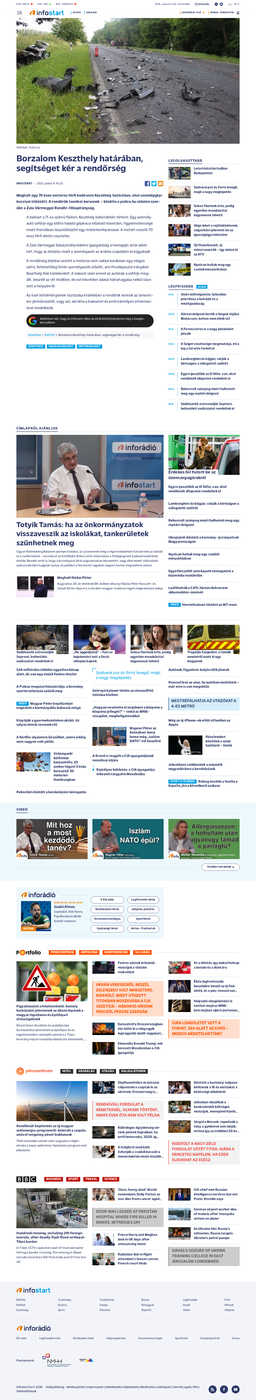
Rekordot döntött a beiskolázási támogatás (51, 792)
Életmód (105, 1310)
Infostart (24, 183)
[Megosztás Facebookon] (147, 183)
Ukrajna (91, 12)
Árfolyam (89, 952)
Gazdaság (22, 1310)
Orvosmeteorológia (150, 1338)
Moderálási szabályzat (156, 1387)
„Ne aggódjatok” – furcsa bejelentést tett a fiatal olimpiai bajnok (93, 657)
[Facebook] (224, 1389)
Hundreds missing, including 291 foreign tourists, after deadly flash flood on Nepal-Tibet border (50, 1238)
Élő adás (108, 899)
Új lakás (142, 952)
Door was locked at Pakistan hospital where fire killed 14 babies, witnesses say (126, 1217)
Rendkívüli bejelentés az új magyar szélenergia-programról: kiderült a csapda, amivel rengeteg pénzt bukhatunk (51, 1131)
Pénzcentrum (62, 952)
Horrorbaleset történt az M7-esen (209, 605)
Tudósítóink (107, 1300)
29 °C (236, 4)
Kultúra (62, 1305)
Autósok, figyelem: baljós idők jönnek (198, 670)
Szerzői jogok (182, 1387)
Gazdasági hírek (209, 1338)
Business (53, 1179)
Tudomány (64, 1300)
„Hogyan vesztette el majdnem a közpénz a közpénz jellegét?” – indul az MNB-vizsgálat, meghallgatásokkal (127, 712)
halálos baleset (61, 346)
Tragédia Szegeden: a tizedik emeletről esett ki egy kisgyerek (209, 657)
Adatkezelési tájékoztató (122, 1387)
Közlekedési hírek (83, 1338)
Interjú (104, 1305)
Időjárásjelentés (116, 1338)
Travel (91, 1179)
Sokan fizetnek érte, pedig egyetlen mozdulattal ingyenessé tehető (150, 657)
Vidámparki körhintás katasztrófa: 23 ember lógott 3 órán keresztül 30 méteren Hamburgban (70, 767)
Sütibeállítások (26, 1391)
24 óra (77, 12)
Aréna (236, 1338)
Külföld (20, 1305)
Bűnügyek (147, 1305)
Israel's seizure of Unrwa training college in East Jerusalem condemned (198, 1256)
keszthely (35, 346)
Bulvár (145, 1300)
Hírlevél (229, 1305)
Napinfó (146, 1310)
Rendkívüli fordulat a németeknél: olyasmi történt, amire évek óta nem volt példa (128, 1110)
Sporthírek (181, 1338)
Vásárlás (86, 1071)
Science (110, 1179)
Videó (186, 1310)
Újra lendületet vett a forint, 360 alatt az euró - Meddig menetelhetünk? (200, 1028)
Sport (73, 1179)
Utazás (108, 1071)
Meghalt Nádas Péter (74, 578)
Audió (186, 1305)
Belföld (50, 335)
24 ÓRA (202, 287)
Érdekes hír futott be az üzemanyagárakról (192, 475)
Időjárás (229, 1310)
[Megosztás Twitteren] (154, 183)
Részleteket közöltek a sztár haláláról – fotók (219, 741)
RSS (195, 1387)
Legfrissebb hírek (49, 1338)
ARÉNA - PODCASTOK (222, 12)
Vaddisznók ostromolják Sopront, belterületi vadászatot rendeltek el (35, 657)
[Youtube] (236, 1389)
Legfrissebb (190, 1300)
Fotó (227, 1300)
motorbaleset (89, 346)
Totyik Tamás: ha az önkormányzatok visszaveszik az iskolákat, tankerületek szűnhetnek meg (82, 534)
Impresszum (95, 1387)
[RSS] (213, 1389)
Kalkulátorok (133, 1071)
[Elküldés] (161, 183)
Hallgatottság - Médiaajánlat (65, 1387)
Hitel (66, 1071)
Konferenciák (116, 952)
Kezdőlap (34, 335)
